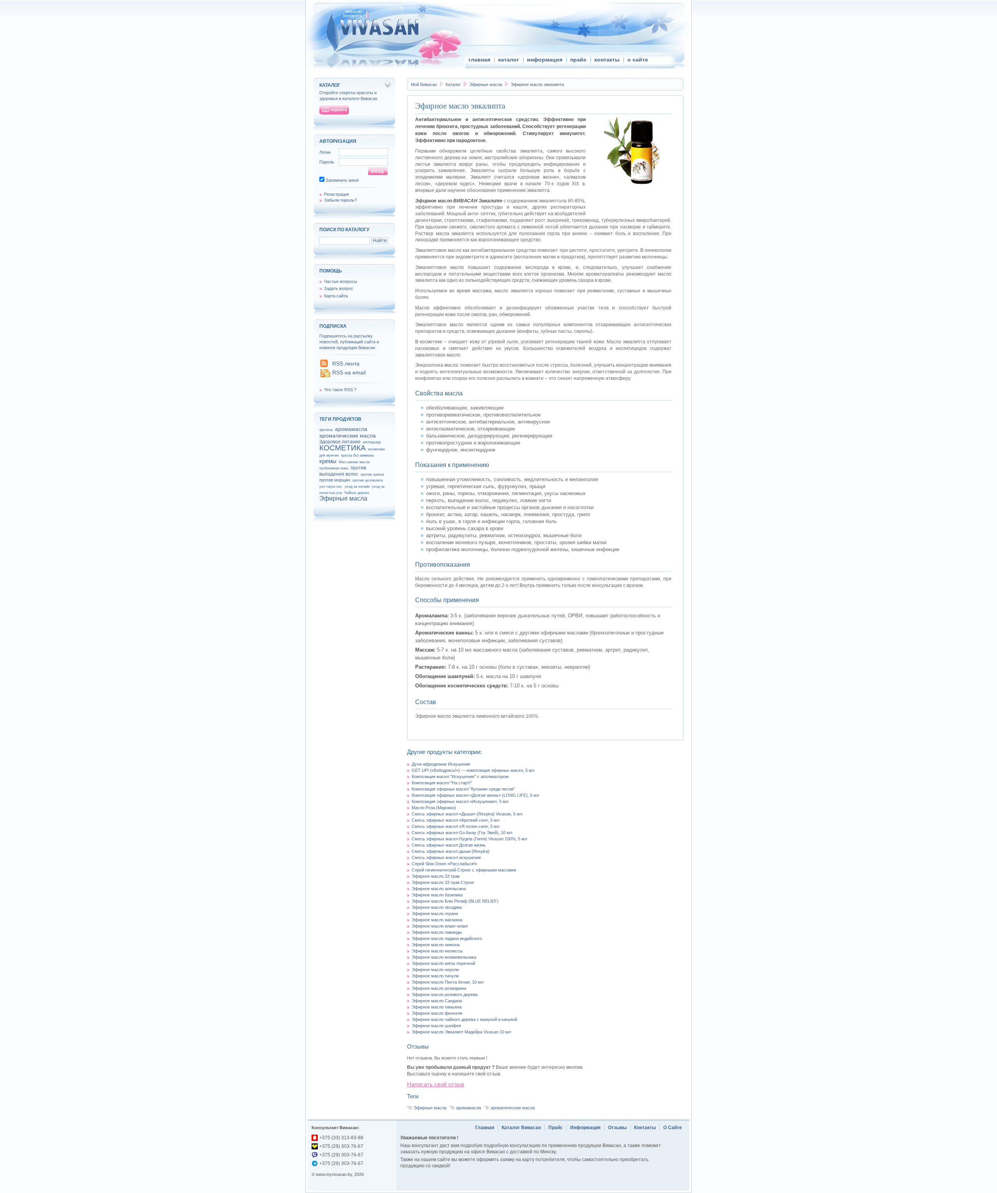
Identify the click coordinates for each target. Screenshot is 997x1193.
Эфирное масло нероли (435, 969)
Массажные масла (354, 462)
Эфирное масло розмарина (439, 988)
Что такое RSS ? (340, 389)
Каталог (454, 84)
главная (479, 59)
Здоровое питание (340, 442)
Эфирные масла (486, 84)
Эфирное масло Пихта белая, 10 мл (447, 982)
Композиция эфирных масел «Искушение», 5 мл (460, 801)
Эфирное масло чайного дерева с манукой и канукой (464, 1019)
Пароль (326, 162)
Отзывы (617, 1127)
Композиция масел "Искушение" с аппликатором (460, 776)
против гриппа (372, 474)
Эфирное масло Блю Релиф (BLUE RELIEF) (455, 901)
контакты (607, 59)
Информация (585, 1127)
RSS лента (345, 363)
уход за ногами (357, 486)
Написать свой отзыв (435, 1084)
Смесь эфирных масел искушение (446, 857)
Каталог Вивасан (521, 1127)
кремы (327, 461)
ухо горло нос (330, 486)
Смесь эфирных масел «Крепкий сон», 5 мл (455, 820)
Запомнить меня (342, 180)
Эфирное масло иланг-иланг (440, 926)
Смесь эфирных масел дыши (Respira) (451, 851)
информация (544, 59)
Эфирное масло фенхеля (437, 1013)
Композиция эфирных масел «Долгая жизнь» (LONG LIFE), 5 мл (475, 795)
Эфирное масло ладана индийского (447, 938)
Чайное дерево (356, 493)
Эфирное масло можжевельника (444, 957)
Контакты (645, 1127)
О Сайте (672, 1127)
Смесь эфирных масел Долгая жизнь (449, 845)
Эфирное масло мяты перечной (443, 963)
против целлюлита (367, 480)
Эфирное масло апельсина (439, 888)
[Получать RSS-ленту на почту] (325, 376)
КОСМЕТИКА (342, 448)
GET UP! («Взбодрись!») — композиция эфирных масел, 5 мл (473, 770)
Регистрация (336, 194)
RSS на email (349, 372)
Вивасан (424, 84)
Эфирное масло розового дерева (444, 994)
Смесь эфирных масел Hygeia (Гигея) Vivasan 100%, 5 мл (469, 838)
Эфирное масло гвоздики (437, 907)
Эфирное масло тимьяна (437, 1007)
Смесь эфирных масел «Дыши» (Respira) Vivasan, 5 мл (467, 814)
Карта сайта (336, 295)
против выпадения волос (342, 471)
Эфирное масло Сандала (437, 1000)
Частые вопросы (340, 281)
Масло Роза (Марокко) (434, 807)
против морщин (334, 480)
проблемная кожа (333, 468)
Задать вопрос (338, 288)
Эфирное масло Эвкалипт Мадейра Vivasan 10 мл (461, 1032)
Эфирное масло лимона (436, 944)
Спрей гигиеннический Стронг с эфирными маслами (464, 870)
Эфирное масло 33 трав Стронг (443, 882)
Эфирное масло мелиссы (437, 951)
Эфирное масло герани (435, 913)
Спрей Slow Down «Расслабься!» (444, 863)
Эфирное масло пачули (435, 975)
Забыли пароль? (340, 200)
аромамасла (468, 1107)
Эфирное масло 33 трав (436, 876)
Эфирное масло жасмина (437, 919)
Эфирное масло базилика (437, 895)
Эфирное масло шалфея (436, 1025)
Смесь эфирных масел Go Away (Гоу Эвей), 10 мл (462, 832)
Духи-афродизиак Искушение (441, 764)
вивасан (353, 11)
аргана (326, 429)
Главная (484, 1127)
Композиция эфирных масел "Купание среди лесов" (463, 789)
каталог (508, 59)
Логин (325, 152)
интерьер (372, 442)
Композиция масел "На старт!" (442, 782)
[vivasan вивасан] (377, 27)
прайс (578, 59)
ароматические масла (513, 1107)
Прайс (555, 1127)
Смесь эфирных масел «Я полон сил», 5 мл (455, 826)
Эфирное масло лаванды (437, 932)
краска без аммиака (357, 455)
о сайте (637, 59)
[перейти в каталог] (334, 110)
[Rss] (324, 365)
